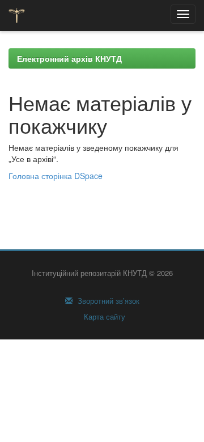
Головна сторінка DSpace (55, 175)
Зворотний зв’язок (107, 301)
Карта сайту (103, 317)
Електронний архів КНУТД (69, 58)
